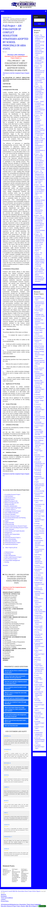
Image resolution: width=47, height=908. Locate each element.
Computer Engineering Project (13, 507)
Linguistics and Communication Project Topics (39, 578)
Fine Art (37, 498)
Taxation (37, 730)
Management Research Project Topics (39, 584)
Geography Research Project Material (39, 519)
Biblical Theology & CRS (11, 501)
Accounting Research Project (12, 494)
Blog (36, 366)
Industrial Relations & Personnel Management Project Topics (38, 560)
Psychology (8, 553)
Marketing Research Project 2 (13, 537)
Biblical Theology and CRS (12, 502)
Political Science (9, 552)
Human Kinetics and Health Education (15, 531)
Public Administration (10, 555)
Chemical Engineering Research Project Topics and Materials (39, 389)
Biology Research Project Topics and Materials (40, 362)
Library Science (39, 573)
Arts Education (39, 336)
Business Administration (11, 506)
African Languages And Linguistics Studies (40, 314)
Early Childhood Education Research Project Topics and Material (39, 444)
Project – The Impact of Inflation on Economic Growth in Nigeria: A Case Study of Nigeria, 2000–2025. (40, 189)
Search (36, 16)
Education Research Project (12, 516)
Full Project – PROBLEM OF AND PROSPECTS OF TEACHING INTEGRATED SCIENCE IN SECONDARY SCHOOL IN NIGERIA (24, 875)
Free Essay (38, 508)
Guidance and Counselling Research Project (16, 527)
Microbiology (38, 630)
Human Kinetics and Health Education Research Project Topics (39, 544)
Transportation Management (12, 560)
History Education (9, 529)
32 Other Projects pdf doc (10, 547)
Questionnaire (38, 702)
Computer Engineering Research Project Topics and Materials (39, 410)
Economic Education (10, 514)
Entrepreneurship (9, 524)
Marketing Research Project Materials (39, 593)
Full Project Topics (40, 516)
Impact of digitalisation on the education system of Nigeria (7, 872)
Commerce (38, 404)
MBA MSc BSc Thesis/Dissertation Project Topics (40, 611)
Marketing (7, 536)
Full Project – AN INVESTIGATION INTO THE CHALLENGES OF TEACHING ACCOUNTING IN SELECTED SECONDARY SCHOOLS (16, 875)
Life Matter (38, 575)
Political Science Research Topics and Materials (39, 669)
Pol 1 (36, 662)
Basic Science (38, 344)
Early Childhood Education (11, 512)
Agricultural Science (10, 497)
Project (37, 675)
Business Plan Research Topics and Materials (39, 382)
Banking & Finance (9, 499)
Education (5, 565)
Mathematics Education (11, 541)
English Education (9, 522)
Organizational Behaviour (11, 544)
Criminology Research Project (13, 511)
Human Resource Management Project (39, 551)
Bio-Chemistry (39, 358)
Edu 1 (5, 51)
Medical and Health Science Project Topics (39, 617)
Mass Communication (10, 539)
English (7, 521)
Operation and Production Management (38, 635)
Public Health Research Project (13, 557)
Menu (2, 11)
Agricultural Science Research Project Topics (40, 328)
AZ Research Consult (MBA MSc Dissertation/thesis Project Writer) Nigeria (20, 891)
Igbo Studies (38, 554)
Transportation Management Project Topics (39, 734)
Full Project (38, 514)
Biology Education (9, 504)
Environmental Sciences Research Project (16, 526)
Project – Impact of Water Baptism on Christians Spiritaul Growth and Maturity (39, 60)
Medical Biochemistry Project (12, 542)
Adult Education (9, 496)
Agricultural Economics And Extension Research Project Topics (39, 321)
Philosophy (38, 657)
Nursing (7, 562)
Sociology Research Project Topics (39, 723)
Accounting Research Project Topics (39, 298)
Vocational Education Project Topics (39, 746)
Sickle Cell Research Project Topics (39, 717)
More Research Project (11, 558)
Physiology (38, 659)
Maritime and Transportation (12, 534)
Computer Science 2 (10, 509)
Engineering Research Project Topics (39, 478)
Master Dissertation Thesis (38, 602)
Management (8, 532)
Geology (37, 523)
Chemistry (37, 394)
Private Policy (38, 673)
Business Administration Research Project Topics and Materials (39, 375)
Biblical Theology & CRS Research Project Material (39, 347)
